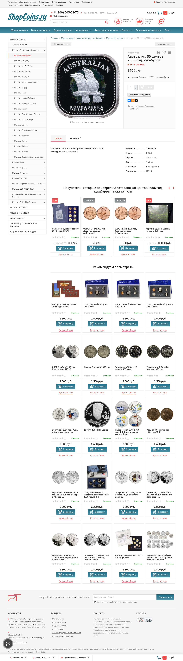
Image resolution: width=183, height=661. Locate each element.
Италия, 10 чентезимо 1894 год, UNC (158, 431)
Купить (148, 87)
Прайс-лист (74, 2)
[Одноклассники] (133, 100)
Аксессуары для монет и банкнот (112, 30)
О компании (44, 2)
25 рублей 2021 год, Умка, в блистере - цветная (65, 431)
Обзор (58, 138)
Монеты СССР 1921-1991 (23, 189)
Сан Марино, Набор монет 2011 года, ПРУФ (65, 229)
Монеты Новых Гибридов (25, 98)
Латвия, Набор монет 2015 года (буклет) (128, 556)
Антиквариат (82, 30)
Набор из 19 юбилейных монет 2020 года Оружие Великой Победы (159, 557)
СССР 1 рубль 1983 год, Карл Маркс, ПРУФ (63, 368)
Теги (167, 30)
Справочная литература (148, 30)
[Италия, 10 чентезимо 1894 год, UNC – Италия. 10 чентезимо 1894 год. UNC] (160, 414)
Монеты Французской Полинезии (28, 157)
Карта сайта (87, 2)
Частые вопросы (15, 5)
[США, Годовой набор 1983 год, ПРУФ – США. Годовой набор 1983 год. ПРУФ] (160, 288)
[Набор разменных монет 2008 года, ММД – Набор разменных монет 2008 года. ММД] (65, 288)
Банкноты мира (39, 30)
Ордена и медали (62, 30)
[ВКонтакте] (129, 100)
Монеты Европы (19, 178)
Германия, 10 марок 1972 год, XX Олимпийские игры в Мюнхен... (65, 494)
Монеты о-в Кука (21, 77)
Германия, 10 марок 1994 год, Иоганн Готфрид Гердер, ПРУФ (96, 557)
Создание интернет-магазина (20, 652)
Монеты (135, 109)
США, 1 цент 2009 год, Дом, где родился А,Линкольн (94, 230)
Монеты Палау (20, 109)
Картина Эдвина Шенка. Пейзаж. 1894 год (158, 229)
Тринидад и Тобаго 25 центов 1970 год (158, 368)
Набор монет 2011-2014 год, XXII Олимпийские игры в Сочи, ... (127, 432)
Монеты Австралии (22, 55)
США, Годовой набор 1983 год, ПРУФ (160, 305)
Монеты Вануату (21, 61)
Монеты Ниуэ (20, 93)
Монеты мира (18, 30)
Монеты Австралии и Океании (25, 50)
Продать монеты (32, 5)
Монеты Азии (18, 162)
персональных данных (127, 602)
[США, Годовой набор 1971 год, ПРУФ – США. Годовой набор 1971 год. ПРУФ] (97, 288)
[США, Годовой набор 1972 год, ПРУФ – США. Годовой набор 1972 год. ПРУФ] (128, 288)
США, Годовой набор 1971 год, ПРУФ (97, 305)
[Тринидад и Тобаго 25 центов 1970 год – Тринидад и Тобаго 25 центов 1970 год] (160, 351)
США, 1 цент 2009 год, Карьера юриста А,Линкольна (126, 230)
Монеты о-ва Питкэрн (23, 119)
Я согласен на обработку (116, 602)
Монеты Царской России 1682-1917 (28, 184)
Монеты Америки (19, 173)
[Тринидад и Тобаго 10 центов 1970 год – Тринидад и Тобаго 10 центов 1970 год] (128, 351)
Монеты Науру (20, 87)
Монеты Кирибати (22, 71)
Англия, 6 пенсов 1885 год (97, 367)
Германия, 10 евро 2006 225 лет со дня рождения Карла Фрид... (65, 557)
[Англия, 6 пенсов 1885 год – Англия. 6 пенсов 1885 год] (97, 351)
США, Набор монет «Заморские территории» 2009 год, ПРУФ (96, 494)
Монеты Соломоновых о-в (25, 130)
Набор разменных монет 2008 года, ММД (64, 305)
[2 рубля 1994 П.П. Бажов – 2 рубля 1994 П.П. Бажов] (97, 414)
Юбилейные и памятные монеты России (26, 195)
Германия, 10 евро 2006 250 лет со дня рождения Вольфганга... (159, 494)
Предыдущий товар (61, 44)
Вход (158, 2)
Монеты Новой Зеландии (25, 103)
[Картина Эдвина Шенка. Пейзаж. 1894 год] (159, 213)
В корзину (68, 248)
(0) (65, 237)
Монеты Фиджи (21, 151)
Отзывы (59, 5)
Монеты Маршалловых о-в (26, 82)
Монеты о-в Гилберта (23, 66)
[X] (136, 100)
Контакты (12, 2)
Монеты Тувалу (21, 146)
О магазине (48, 5)
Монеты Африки (19, 167)
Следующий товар (164, 44)
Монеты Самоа (21, 125)
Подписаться (165, 597)
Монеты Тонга (20, 141)
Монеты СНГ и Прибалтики (24, 202)
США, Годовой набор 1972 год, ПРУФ (128, 305)
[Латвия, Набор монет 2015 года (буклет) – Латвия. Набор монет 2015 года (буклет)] (128, 539)
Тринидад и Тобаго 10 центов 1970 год (126, 368)
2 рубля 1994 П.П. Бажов (96, 430)
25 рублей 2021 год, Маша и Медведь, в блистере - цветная (128, 494)
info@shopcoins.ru (60, 16)
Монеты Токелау (21, 135)
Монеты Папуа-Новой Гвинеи (27, 114)
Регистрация (169, 2)
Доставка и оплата (27, 2)
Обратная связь (59, 2)
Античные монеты (20, 45)
